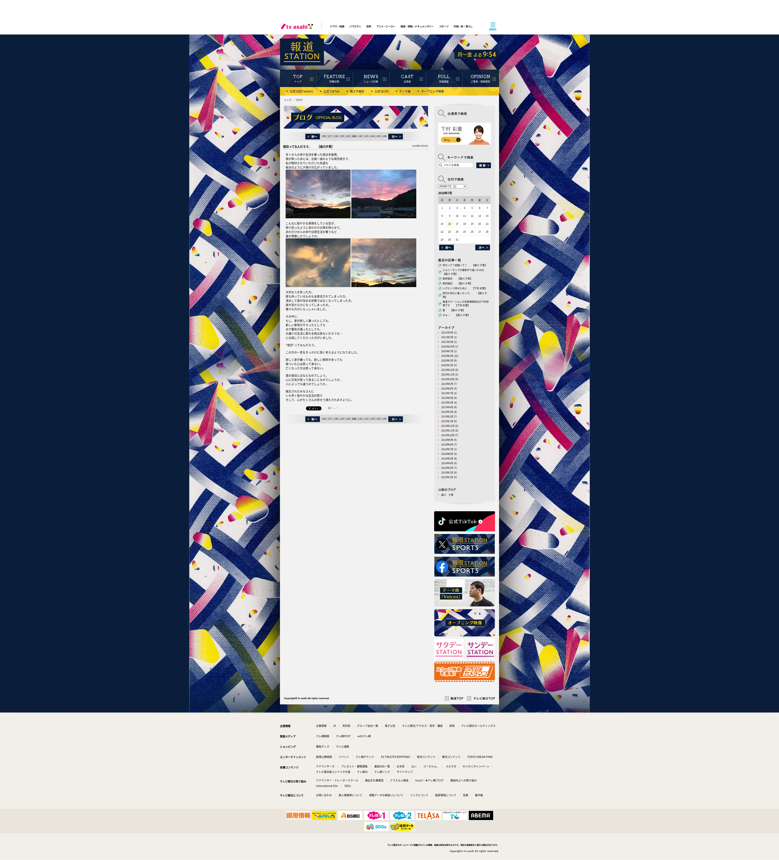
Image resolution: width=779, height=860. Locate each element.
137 (330, 136)
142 (360, 136)
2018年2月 (447, 472)
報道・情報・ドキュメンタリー (417, 26)
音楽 (368, 26)
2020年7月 (447, 351)
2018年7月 (447, 449)
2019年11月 (448, 374)
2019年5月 (447, 402)
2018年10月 (448, 435)
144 (372, 136)
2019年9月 (447, 384)
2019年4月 (447, 407)
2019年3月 (447, 412)
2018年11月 (448, 430)
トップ (287, 100)
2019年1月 (447, 421)
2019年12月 (448, 370)
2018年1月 (447, 477)
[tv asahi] (298, 26)
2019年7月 (447, 393)
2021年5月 (447, 337)
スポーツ (444, 26)
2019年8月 (447, 388)
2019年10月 (448, 379)
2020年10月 (448, 346)
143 (366, 136)
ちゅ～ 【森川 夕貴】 (456, 315)
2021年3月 (447, 342)
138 (336, 136)
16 (449, 224)
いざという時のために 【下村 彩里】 (465, 288)
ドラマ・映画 (337, 26)
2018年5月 (447, 458)
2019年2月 (447, 416)
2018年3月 (447, 468)
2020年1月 (447, 365)
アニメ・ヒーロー (385, 26)
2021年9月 (447, 332)
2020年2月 (447, 360)
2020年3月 (447, 356)
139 (342, 136)
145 (378, 136)
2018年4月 (447, 463)
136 (324, 136)
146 (384, 136)
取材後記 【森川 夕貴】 (457, 278)
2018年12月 (448, 426)
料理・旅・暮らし (463, 26)
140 (348, 136)
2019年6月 (447, 398)
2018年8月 (447, 444)
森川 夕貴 (447, 495)
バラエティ (355, 26)
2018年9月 (447, 440)
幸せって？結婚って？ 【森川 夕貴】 (465, 265)
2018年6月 (447, 454)
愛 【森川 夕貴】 (454, 310)
